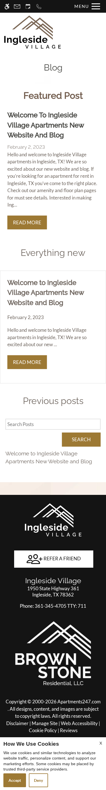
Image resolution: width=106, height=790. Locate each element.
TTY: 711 (53, 606)
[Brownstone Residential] (53, 653)
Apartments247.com (79, 702)
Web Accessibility (79, 723)
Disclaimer (17, 723)
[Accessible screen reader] (7, 6)
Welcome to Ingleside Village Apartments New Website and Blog (48, 457)
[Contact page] (17, 6)
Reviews (68, 730)
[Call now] (39, 6)
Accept (14, 780)
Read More (27, 222)
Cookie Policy (43, 730)
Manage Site (45, 723)
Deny (38, 780)
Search (81, 439)
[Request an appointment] (28, 6)
